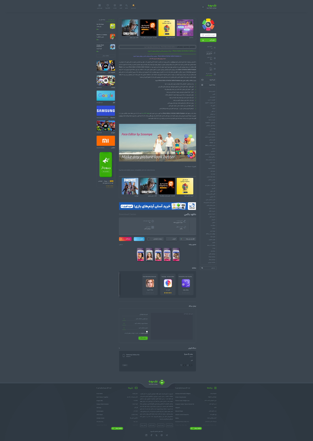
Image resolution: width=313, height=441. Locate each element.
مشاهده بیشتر (197, 428)
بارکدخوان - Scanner (210, 123)
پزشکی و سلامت (211, 134)
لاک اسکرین (212, 197)
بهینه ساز (213, 128)
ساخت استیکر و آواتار (210, 160)
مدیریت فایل (212, 217)
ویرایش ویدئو (212, 259)
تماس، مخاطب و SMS (210, 145)
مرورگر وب (212, 225)
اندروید (128, 70)
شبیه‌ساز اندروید (211, 168)
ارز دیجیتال (212, 114)
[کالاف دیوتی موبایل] (130, 28)
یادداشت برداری (211, 262)
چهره (170, 98)
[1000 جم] (185, 28)
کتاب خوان (212, 191)
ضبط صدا (213, 174)
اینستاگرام (128, 239)
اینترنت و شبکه (212, 120)
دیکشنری (213, 151)
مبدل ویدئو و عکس (211, 205)
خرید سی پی (133, 8)
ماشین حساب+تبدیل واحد (209, 202)
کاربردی (213, 188)
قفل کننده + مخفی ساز (210, 185)
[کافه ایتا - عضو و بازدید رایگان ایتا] (148, 28)
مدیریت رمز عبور (211, 214)
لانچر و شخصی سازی (210, 200)
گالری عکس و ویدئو (210, 194)
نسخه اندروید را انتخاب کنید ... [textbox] (140, 323)
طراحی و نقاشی (211, 180)
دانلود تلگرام (151, 425)
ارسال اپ (114, 8)
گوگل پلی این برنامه (190, 239)
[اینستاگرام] (146, 435)
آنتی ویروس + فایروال (210, 103)
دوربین (213, 148)
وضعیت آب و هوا (211, 245)
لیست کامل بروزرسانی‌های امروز (183, 388)
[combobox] (135, 319)
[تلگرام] (167, 435)
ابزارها (213, 108)
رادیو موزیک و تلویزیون (210, 154)
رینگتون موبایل (212, 157)
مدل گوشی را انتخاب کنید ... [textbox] (141, 319)
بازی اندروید (169, 425)
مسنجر (213, 228)
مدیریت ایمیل (212, 208)
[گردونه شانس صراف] (166, 28)
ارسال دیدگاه (143, 338)
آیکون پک (213, 105)
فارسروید (134, 116)
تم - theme (212, 143)
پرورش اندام (212, 131)
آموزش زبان (212, 97)
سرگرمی (213, 165)
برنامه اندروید (186, 47)
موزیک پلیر (212, 231)
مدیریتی (213, 219)
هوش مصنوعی (212, 239)
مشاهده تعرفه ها (109, 186)
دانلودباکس (212, 40)
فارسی (213, 182)
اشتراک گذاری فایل (211, 117)
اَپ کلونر (213, 111)
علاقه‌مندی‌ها (107, 8)
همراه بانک (212, 237)
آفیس (213, 94)
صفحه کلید (212, 171)
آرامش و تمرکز (212, 91)
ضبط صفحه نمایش (211, 177)
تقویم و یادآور (212, 140)
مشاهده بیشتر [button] (106, 56)
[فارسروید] (156, 382)
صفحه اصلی (192, 47)
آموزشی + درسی (211, 100)
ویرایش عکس (209, 75)
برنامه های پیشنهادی (210, 125)
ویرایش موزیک (211, 257)
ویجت (213, 248)
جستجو (126, 8)
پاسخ (125, 365)
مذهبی (213, 222)
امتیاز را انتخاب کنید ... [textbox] (142, 328)
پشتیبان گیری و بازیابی (210, 137)
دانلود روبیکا (143, 425)
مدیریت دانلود (212, 211)
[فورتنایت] (130, 186)
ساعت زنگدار (212, 162)
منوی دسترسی (99, 8)
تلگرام (142, 239)
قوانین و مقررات (144, 333)
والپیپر (213, 242)
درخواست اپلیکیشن (157, 239)
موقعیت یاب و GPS (210, 234)
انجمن (121, 8)
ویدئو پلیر (213, 251)
